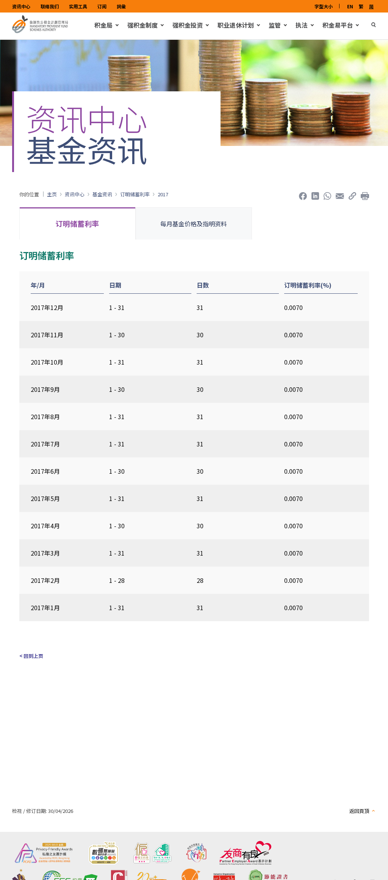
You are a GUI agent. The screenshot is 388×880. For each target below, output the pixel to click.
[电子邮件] (340, 194)
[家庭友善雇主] (196, 853)
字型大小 (323, 6)
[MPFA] (40, 31)
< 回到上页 (31, 655)
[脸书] (303, 194)
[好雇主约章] (152, 853)
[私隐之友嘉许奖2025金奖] (43, 853)
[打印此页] (365, 194)
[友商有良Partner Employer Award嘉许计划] (245, 853)
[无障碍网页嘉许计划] (103, 853)
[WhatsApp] (327, 194)
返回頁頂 (359, 810)
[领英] (315, 194)
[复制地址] (352, 194)
